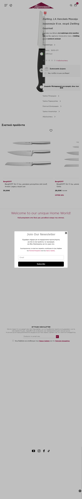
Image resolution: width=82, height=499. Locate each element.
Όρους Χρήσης (50, 250)
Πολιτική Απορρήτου (35, 250)
